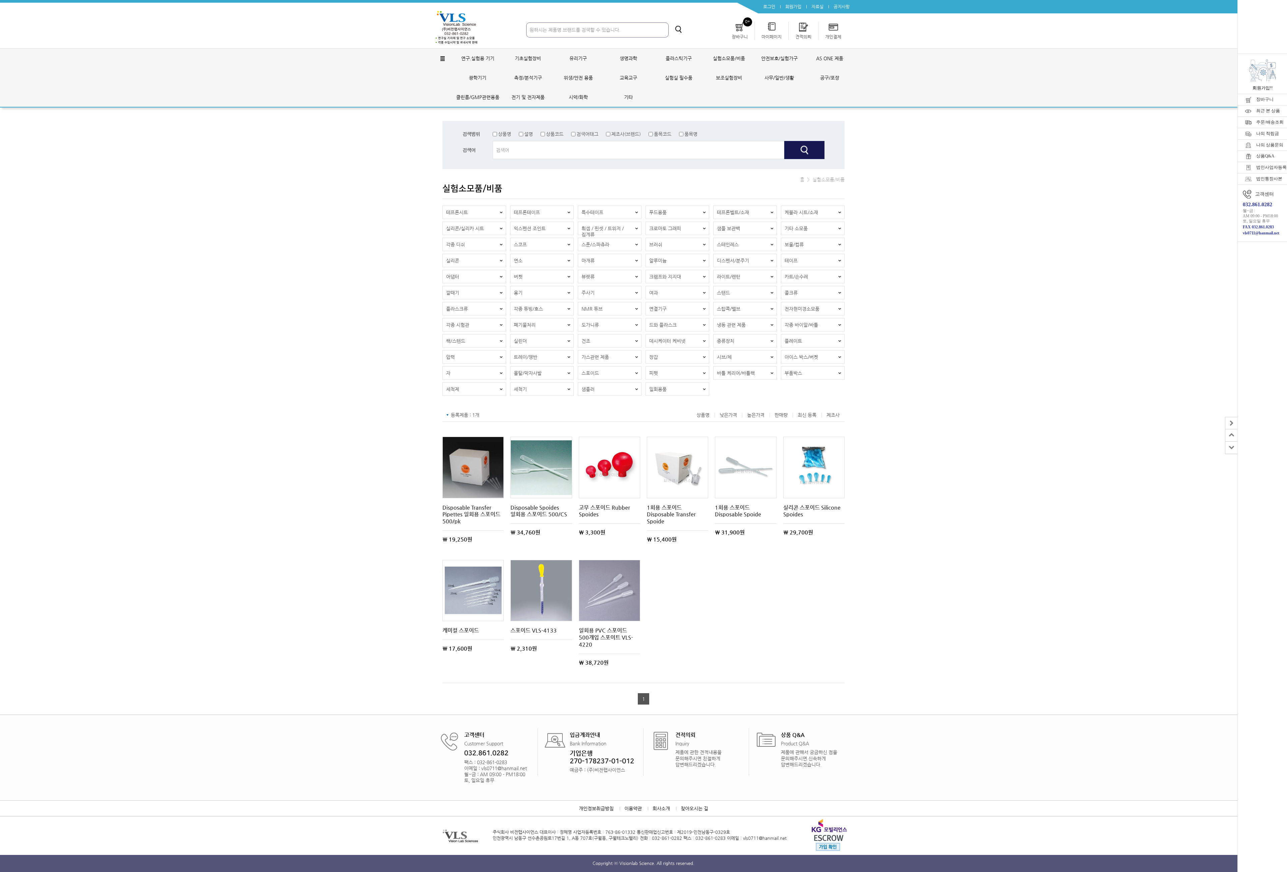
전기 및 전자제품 (528, 97)
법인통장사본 (1269, 178)
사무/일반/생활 (779, 77)
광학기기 (477, 77)
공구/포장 (829, 77)
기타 (628, 97)
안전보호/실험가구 (779, 58)
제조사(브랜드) (626, 134)
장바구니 (1265, 99)
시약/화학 (578, 97)
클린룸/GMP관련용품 (477, 97)
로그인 (769, 6)
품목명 (690, 134)
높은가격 (755, 415)
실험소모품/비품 (729, 58)
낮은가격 (728, 415)
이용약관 (633, 808)
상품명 (504, 134)
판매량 (781, 415)
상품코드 (554, 134)
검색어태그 (587, 134)
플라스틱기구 (679, 58)
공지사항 (842, 6)
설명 (528, 134)
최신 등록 (807, 415)
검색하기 (678, 29)
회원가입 (793, 6)
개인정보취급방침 (596, 808)
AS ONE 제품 (829, 58)
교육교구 (628, 77)
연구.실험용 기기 (477, 58)
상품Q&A (1265, 155)
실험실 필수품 (678, 77)
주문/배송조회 (1270, 122)
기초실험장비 (528, 58)
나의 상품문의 (1269, 144)
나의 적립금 (1267, 133)
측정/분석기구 (528, 77)
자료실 (817, 6)
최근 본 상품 (1268, 110)
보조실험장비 (729, 77)
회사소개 (661, 808)
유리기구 (578, 58)
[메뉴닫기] (1231, 423)
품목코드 (662, 134)
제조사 (833, 415)
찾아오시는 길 (694, 808)
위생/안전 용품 (578, 77)
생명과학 (628, 58)
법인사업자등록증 (1271, 167)
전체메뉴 (442, 59)
